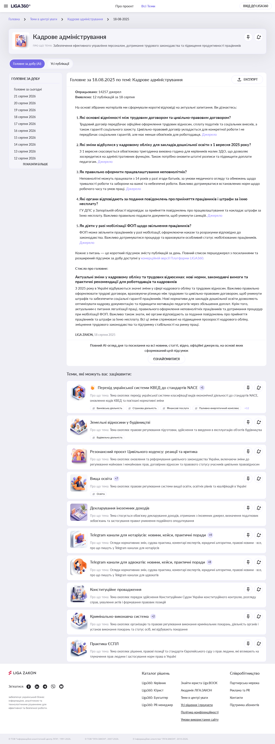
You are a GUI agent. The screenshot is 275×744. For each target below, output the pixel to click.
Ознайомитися (166, 359)
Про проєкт (124, 6)
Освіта (101, 493)
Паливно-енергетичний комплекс (219, 408)
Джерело (209, 134)
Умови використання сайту (199, 719)
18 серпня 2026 (25, 117)
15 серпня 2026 (25, 137)
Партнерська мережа (244, 683)
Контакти (236, 697)
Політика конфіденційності (199, 712)
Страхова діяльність (145, 408)
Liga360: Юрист (152, 690)
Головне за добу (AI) (27, 63)
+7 (116, 478)
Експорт (251, 79)
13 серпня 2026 (25, 151)
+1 (202, 387)
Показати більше (35, 164)
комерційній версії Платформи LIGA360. (172, 258)
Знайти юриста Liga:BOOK (199, 683)
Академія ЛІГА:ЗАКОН (196, 690)
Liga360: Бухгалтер (155, 697)
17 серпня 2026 (25, 124)
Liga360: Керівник (154, 683)
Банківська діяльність (109, 408)
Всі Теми (148, 6)
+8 (209, 562)
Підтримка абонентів (244, 705)
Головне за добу (25, 79)
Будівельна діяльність (109, 437)
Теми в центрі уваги (194, 697)
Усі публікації (60, 63)
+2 (153, 616)
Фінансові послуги (178, 408)
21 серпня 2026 (25, 96)
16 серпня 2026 (25, 130)
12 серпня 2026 (25, 158)
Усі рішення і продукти (197, 705)
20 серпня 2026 (25, 103)
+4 (210, 535)
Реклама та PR (240, 690)
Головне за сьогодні (28, 89)
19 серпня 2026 (25, 110)
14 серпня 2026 (25, 144)
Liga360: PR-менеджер (157, 705)
